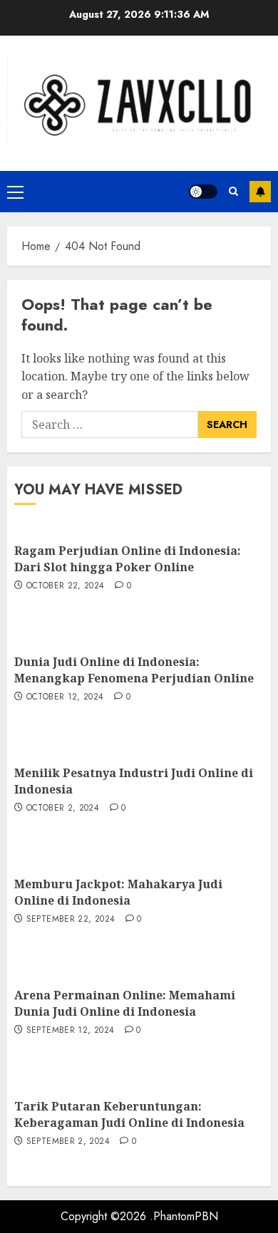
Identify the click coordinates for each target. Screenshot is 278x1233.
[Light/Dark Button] (203, 191)
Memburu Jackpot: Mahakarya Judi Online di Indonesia (118, 891)
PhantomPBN (185, 1216)
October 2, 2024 (62, 808)
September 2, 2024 (68, 1142)
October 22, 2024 (65, 586)
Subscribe (260, 191)
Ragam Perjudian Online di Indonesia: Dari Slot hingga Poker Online (127, 558)
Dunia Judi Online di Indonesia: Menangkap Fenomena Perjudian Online (134, 669)
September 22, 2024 (70, 919)
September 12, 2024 (70, 1030)
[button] (15, 191)
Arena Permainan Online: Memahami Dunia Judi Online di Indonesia (124, 1003)
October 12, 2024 (65, 697)
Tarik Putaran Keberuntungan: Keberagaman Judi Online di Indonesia (129, 1114)
